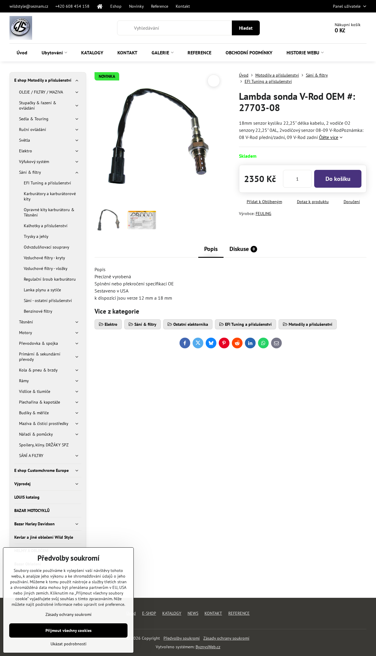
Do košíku (337, 179)
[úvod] (100, 6)
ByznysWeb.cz (208, 646)
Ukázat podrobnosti (68, 643)
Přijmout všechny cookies (68, 630)
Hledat (246, 28)
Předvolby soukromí (181, 638)
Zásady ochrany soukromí (226, 638)
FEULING (263, 213)
